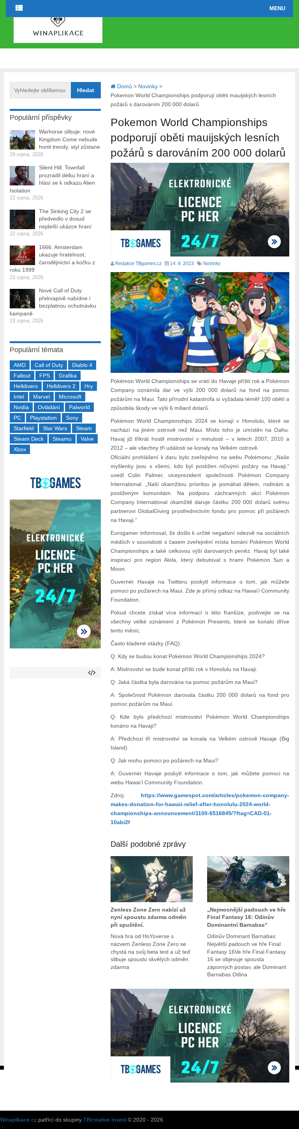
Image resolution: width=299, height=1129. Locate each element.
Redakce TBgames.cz (138, 263)
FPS (44, 375)
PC (17, 418)
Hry (88, 386)
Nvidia (21, 407)
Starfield (24, 428)
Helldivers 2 (61, 386)
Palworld (79, 407)
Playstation (43, 418)
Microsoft (70, 397)
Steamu (62, 439)
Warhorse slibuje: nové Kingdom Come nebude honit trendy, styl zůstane (69, 139)
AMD (20, 365)
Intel (19, 397)
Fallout (22, 375)
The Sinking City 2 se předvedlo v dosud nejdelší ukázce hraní (65, 219)
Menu (277, 8)
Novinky (211, 263)
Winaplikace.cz (18, 1120)
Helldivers (26, 386)
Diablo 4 (82, 365)
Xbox (20, 449)
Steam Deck (29, 439)
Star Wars (55, 428)
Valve (87, 439)
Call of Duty (49, 365)
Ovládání (49, 407)
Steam (84, 428)
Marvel (41, 397)
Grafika (68, 375)
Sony (72, 418)
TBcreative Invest (104, 1120)
